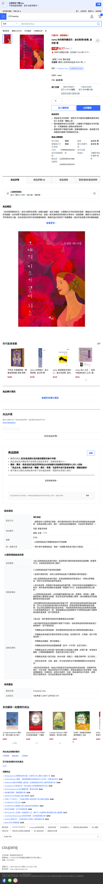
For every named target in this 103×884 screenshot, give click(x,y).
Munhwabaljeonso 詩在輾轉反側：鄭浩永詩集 (21, 789)
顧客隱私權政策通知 (80, 827)
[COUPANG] (10, 848)
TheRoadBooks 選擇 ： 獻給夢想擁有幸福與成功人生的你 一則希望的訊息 (31, 779)
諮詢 (91, 453)
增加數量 (61, 102)
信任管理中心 (65, 827)
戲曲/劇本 (15, 756)
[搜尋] (98, 23)
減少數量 (61, 99)
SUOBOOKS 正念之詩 (13, 803)
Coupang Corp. (70, 69)
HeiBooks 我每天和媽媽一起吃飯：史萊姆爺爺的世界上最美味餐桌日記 (30, 783)
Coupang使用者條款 (36, 827)
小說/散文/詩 (38, 31)
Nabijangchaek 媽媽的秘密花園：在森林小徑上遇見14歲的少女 (27, 776)
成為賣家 (98, 11)
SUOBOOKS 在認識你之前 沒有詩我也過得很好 (22, 806)
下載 (98, 4)
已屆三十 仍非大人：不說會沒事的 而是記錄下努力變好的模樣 (27, 799)
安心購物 (95, 827)
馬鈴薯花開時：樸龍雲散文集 (15, 793)
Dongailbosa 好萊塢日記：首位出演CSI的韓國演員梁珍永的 (26, 786)
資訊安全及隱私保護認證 (21, 830)
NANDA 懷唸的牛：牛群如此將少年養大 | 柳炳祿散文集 (24, 819)
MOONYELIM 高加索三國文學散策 (17, 796)
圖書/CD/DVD (17, 31)
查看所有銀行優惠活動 (70, 93)
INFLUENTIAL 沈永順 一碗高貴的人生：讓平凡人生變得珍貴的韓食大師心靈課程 (33, 813)
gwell (5, 766)
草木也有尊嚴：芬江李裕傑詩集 (16, 809)
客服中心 (91, 11)
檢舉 (87, 496)
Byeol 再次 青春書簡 (12, 823)
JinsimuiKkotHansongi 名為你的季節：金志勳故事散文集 (25, 816)
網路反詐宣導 (52, 830)
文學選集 (6, 756)
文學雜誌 (25, 756)
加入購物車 (63, 108)
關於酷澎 (5, 827)
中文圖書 (27, 31)
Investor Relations (18, 827)
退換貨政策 (52, 827)
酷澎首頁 (6, 31)
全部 (4, 24)
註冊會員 (83, 11)
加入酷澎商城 (39, 830)
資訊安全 (5, 830)
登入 (77, 11)
